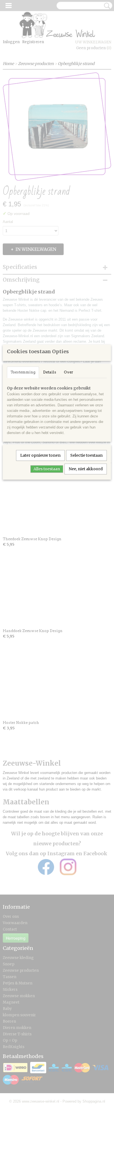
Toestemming (23, 372)
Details (49, 372)
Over (68, 372)
